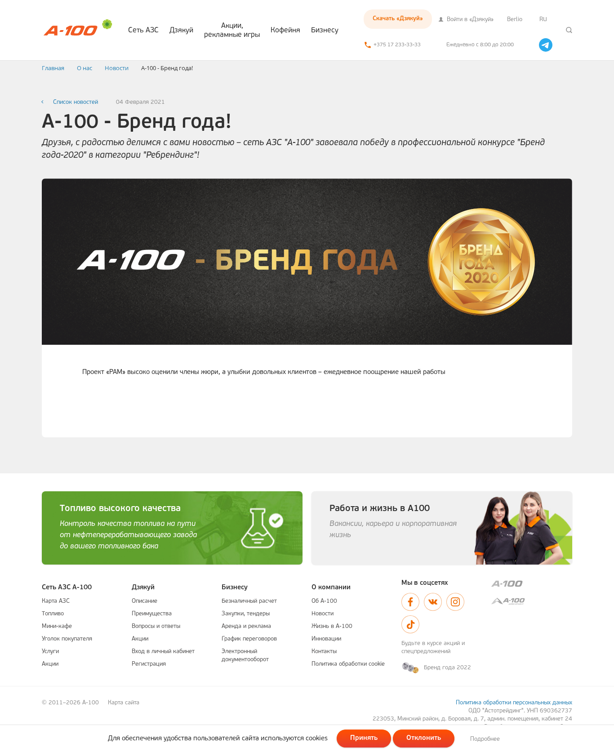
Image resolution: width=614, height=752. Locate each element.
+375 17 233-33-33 (397, 45)
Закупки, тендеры (246, 614)
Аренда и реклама (246, 626)
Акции (50, 664)
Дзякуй (181, 30)
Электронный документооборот (245, 656)
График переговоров (249, 639)
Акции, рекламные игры (232, 30)
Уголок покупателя (67, 639)
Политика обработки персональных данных (514, 703)
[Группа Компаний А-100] (531, 583)
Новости (322, 614)
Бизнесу (324, 30)
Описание (144, 601)
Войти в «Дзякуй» (469, 19)
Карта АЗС (56, 601)
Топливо (53, 614)
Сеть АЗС (143, 30)
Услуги (50, 651)
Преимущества (152, 614)
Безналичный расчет (249, 601)
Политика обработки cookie (348, 664)
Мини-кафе (57, 626)
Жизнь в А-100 (331, 626)
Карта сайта (123, 703)
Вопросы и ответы (156, 626)
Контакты (324, 651)
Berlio (514, 19)
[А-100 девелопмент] (531, 601)
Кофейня (285, 30)
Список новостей (75, 102)
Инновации (326, 639)
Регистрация (149, 664)
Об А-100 (324, 601)
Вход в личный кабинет (163, 651)
